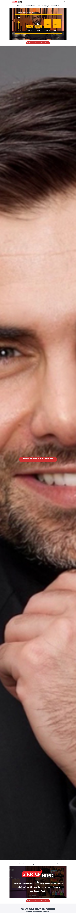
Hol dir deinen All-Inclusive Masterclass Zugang (38, 42)
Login (65, 1)
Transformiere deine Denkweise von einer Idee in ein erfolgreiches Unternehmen (38, 459)
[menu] (64, 1)
